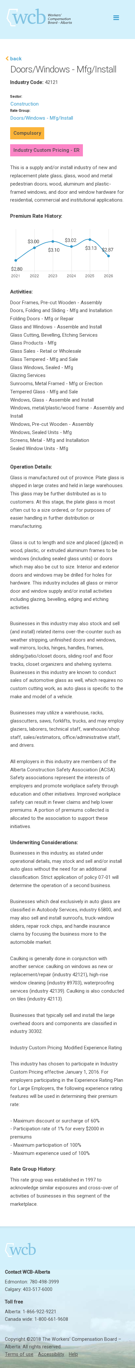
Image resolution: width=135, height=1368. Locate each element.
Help (73, 1354)
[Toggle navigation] (116, 17)
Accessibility (51, 1354)
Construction (24, 104)
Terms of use (19, 1354)
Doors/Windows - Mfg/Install (41, 118)
